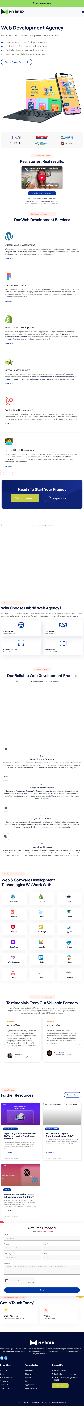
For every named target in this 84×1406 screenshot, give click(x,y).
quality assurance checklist (39, 824)
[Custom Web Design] (9, 276)
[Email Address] (6, 1310)
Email (45, 1244)
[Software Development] (9, 361)
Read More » (8, 1152)
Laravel (20, 252)
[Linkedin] (1, 1358)
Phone (6, 1244)
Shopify (55, 457)
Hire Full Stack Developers (19, 449)
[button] (4, 1044)
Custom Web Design (16, 284)
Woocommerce (21, 337)
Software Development (17, 369)
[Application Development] (9, 401)
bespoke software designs (43, 379)
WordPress (9, 459)
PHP (14, 252)
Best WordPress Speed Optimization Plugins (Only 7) (60, 1134)
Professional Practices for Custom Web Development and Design (30, 791)
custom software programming (64, 377)
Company (7, 1254)
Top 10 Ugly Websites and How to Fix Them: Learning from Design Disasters (20, 1136)
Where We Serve (51, 649)
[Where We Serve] (63, 643)
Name (6, 1234)
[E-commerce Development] (9, 319)
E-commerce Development (20, 327)
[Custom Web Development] (9, 236)
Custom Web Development (20, 244)
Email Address (11, 1316)
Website (45, 1254)
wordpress (8, 252)
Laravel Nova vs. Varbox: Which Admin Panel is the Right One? (19, 1195)
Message (7, 1263)
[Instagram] (5, 1358)
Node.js (26, 252)
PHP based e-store (37, 337)
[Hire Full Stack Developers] (9, 441)
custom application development (17, 379)
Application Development (19, 409)
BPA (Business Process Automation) (39, 377)
